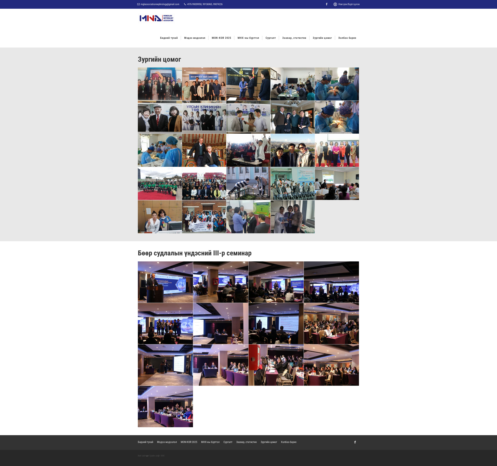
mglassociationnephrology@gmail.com (160, 4)
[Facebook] (327, 4)
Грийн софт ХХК (157, 455)
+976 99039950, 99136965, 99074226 (204, 4)
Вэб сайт (142, 455)
